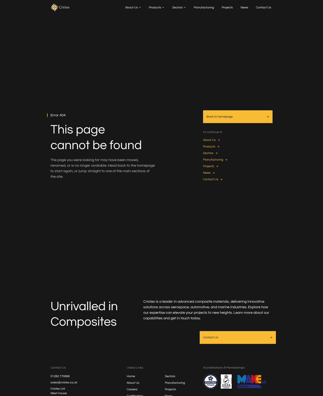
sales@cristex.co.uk (63, 382)
